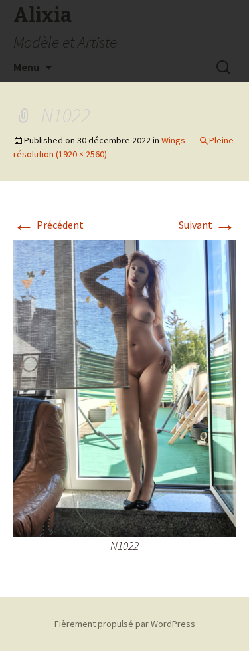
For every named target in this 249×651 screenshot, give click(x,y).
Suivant (207, 224)
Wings (173, 140)
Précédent (48, 224)
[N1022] (124, 386)
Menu (26, 67)
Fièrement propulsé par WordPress (124, 624)
